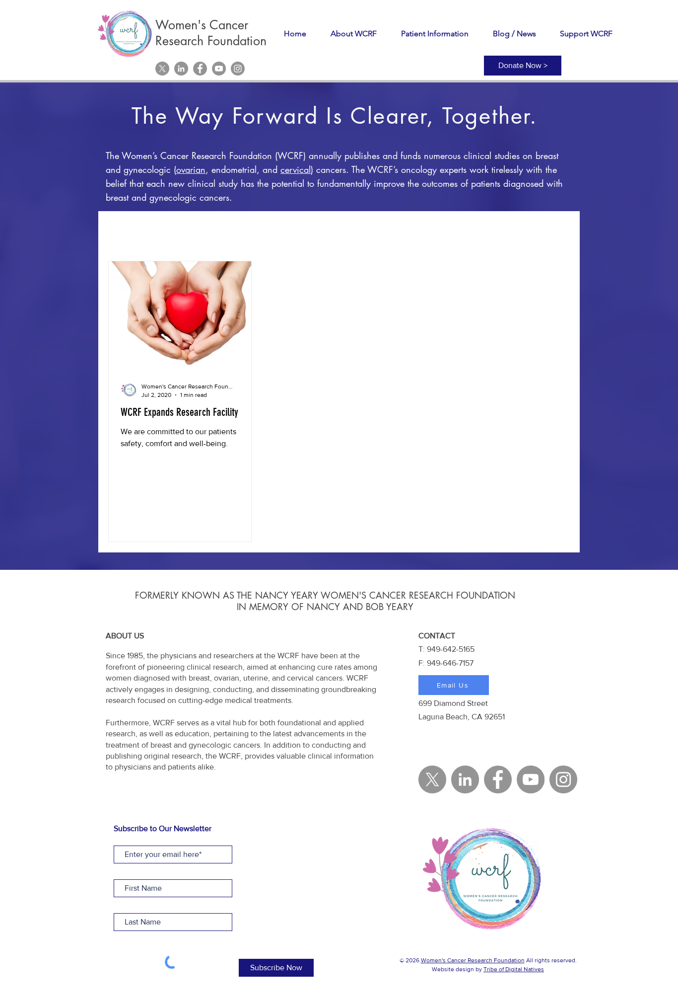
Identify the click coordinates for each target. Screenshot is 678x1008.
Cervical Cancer (248, 231)
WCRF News (179, 231)
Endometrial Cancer (464, 231)
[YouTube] (219, 69)
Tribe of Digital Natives (513, 969)
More (528, 231)
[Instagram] (238, 69)
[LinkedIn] (181, 69)
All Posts (123, 231)
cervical (295, 169)
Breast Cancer (320, 231)
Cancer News (387, 231)
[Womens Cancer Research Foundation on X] (162, 69)
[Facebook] (200, 69)
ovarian (190, 169)
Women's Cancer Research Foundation (473, 960)
